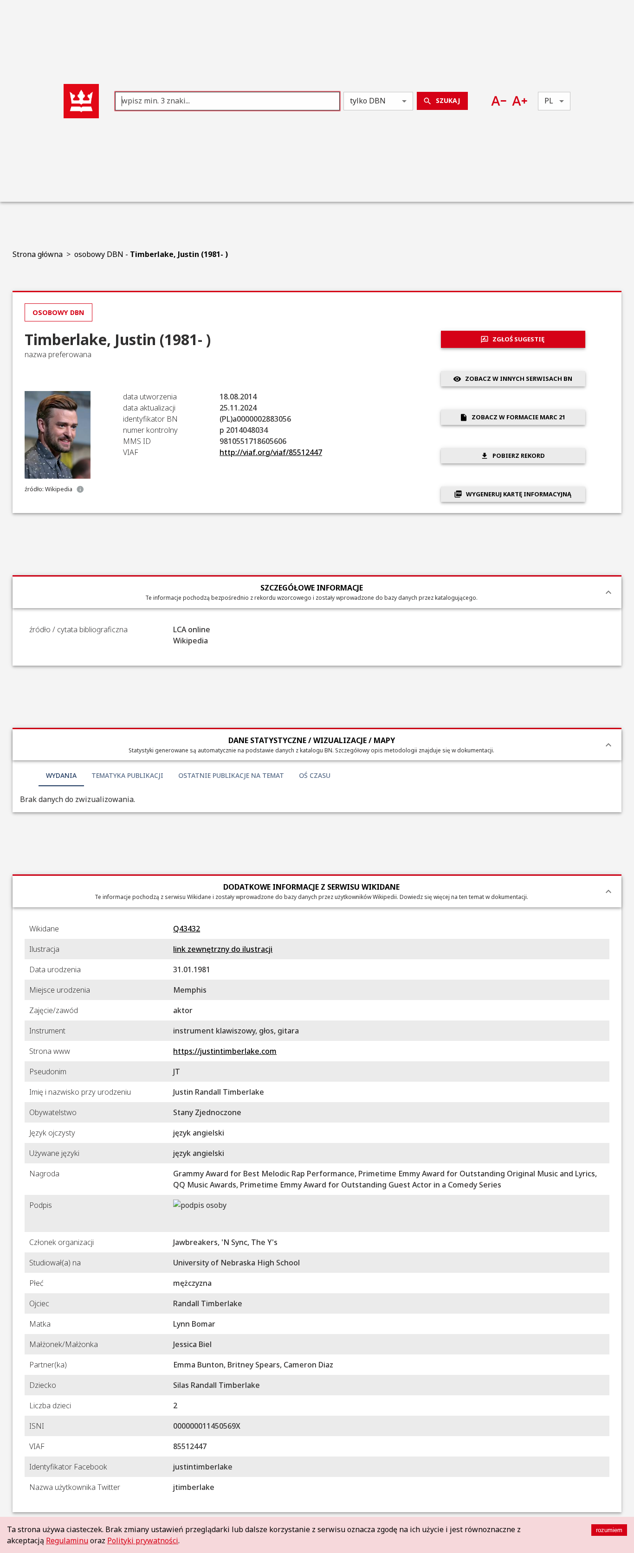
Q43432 (186, 929)
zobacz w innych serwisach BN (518, 378)
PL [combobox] (548, 101)
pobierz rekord (518, 455)
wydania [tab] (61, 775)
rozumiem (609, 1530)
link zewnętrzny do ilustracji (222, 949)
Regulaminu (67, 1540)
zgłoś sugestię (518, 339)
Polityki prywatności (142, 1540)
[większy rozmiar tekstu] (520, 101)
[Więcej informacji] (80, 489)
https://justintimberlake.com (225, 1051)
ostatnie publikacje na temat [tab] (231, 775)
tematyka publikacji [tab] (127, 775)
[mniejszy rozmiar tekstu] (499, 101)
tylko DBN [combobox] (368, 101)
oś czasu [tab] (314, 775)
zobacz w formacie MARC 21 (518, 417)
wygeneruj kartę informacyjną (518, 494)
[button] (81, 101)
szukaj (448, 100)
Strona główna (38, 254)
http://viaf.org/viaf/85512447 (271, 452)
